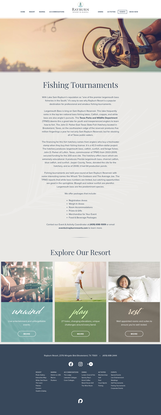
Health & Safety (41, 391)
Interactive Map (41, 378)
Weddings (114, 380)
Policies (38, 386)
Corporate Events (117, 388)
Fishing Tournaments (118, 386)
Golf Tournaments (117, 383)
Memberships (103, 375)
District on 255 (56, 375)
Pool (99, 380)
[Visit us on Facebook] (71, 364)
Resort (32, 12)
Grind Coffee (86, 380)
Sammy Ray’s (86, 378)
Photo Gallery (40, 375)
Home (22, 12)
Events (122, 12)
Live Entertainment (117, 378)
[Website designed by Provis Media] (80, 401)
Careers (38, 388)
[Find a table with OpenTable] (90, 364)
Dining (100, 12)
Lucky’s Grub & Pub (88, 375)
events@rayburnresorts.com (73, 228)
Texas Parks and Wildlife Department (98, 118)
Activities (111, 12)
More (26, 334)
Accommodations (56, 12)
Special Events (116, 375)
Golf (99, 378)
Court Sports (102, 383)
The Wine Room (87, 386)
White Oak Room (41, 380)
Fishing (100, 386)
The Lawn (39, 383)
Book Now (133, 12)
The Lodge (67, 375)
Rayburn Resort (80, 7)
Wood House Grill (88, 383)
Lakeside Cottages (70, 378)
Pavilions (54, 380)
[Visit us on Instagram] (80, 364)
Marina (42, 12)
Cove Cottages (69, 380)
